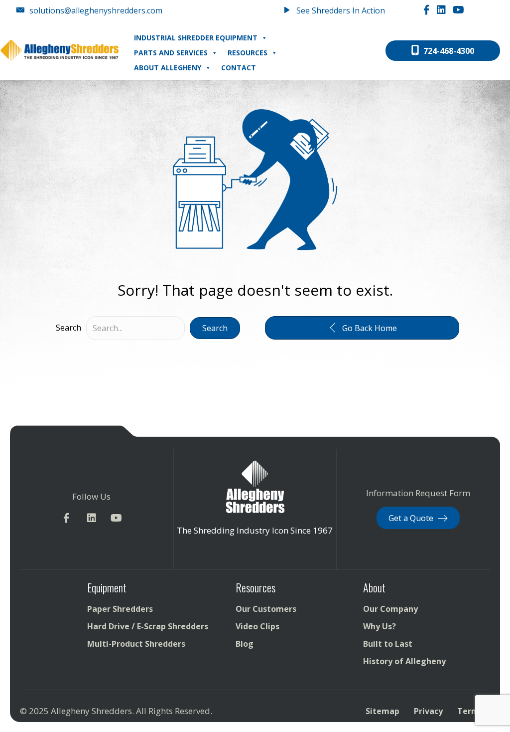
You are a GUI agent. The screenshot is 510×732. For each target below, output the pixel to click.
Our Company (390, 608)
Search (68, 327)
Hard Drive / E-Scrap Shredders (147, 626)
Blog (245, 643)
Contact (238, 67)
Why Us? (379, 626)
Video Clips (257, 626)
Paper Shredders (120, 608)
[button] (215, 328)
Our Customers (266, 608)
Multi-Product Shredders (136, 643)
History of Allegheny (404, 661)
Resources (247, 52)
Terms (470, 711)
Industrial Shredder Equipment (195, 37)
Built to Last (387, 643)
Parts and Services (171, 52)
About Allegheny (167, 67)
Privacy (428, 711)
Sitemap (382, 711)
